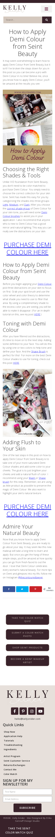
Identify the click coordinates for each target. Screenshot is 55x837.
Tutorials (9, 740)
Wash (32, 478)
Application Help (13, 736)
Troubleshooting (13, 744)
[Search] (47, 20)
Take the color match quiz (27, 619)
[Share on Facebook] (9, 589)
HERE (37, 314)
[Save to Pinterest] (35, 589)
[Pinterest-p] (23, 711)
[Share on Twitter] (22, 589)
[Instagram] (31, 711)
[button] (19, 830)
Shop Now (9, 731)
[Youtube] (40, 711)
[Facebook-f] (14, 711)
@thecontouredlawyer (30, 577)
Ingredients (10, 749)
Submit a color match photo (27, 634)
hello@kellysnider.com (27, 718)
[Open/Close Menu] (46, 8)
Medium (13, 204)
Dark (26, 204)
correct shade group (18, 208)
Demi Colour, (45, 284)
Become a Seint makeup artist (27, 661)
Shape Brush (38, 351)
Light (5, 204)
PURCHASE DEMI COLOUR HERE (27, 248)
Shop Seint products (27, 647)
